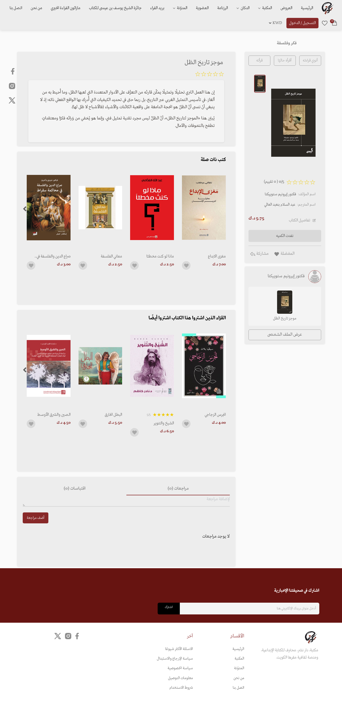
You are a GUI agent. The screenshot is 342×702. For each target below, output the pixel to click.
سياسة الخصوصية (180, 668)
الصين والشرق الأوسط (54, 415)
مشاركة (262, 253)
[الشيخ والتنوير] (152, 366)
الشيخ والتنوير (164, 423)
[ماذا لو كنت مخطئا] (152, 207)
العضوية (202, 8)
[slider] (209, 75)
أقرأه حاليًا (285, 60)
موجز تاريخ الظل (284, 318)
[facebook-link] (13, 71)
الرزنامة (222, 8)
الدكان (245, 8)
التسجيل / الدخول (302, 23)
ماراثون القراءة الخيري (65, 8)
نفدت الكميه (284, 236)
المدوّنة (239, 668)
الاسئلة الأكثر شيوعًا (179, 649)
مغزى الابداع (217, 256)
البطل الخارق (113, 415)
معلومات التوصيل (180, 678)
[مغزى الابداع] (204, 207)
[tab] (178, 489)
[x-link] (12, 100)
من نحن (36, 8)
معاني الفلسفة (111, 256)
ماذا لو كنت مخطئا (160, 256)
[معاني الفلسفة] (100, 207)
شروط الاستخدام (181, 688)
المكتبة (266, 8)
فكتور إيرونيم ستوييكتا (280, 194)
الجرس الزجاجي (215, 415)
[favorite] (325, 23)
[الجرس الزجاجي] (204, 366)
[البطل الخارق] (100, 366)
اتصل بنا (16, 8)
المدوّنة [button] (181, 8)
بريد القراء (157, 8)
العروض (286, 8)
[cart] (334, 23)
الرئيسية (307, 8)
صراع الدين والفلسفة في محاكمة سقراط (54, 256)
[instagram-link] (12, 86)
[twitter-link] (58, 636)
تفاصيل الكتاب (299, 220)
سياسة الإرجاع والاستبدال (175, 658)
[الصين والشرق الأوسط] (49, 366)
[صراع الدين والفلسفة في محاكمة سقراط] (49, 207)
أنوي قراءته (310, 60)
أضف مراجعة (35, 518)
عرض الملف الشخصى (284, 334)
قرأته (259, 60)
